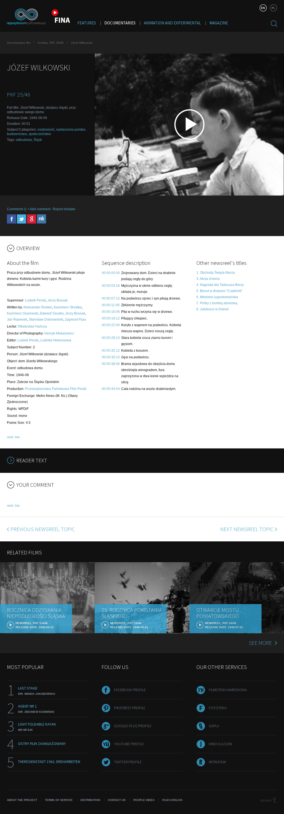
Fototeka (217, 707)
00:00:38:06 (111, 364)
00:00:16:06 (111, 312)
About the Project (22, 800)
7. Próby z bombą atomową (216, 303)
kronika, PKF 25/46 (51, 42)
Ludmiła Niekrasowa (55, 340)
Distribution (90, 800)
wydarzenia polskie (70, 129)
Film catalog (172, 800)
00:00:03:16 (111, 286)
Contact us (117, 800)
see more (260, 642)
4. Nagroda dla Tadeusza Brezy (220, 285)
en (263, 7)
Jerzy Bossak (58, 300)
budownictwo (17, 134)
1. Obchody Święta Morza (215, 273)
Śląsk (38, 140)
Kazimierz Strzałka (68, 307)
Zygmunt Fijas (75, 319)
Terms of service (59, 800)
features (86, 23)
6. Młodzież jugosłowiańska (217, 297)
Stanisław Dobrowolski (46, 319)
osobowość (46, 129)
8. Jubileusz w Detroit (212, 309)
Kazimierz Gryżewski (22, 313)
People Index (143, 800)
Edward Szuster (52, 313)
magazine (218, 23)
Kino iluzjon (220, 743)
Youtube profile (129, 743)
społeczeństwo (40, 134)
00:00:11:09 (111, 305)
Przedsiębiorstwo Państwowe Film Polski (56, 389)
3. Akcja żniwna (208, 279)
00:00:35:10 (111, 357)
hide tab (13, 437)
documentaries (120, 23)
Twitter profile (128, 761)
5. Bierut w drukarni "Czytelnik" (219, 291)
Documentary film (19, 42)
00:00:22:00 (111, 325)
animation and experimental (172, 23)
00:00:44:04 (111, 389)
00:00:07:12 (111, 298)
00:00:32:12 (111, 351)
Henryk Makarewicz (59, 333)
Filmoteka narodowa (228, 689)
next (246, 529)
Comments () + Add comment (28, 209)
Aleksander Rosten (37, 307)
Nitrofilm (217, 761)
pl (273, 7)
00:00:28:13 (111, 338)
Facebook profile (130, 689)
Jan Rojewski (17, 319)
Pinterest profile (129, 707)
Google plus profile (132, 725)
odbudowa (24, 140)
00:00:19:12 (111, 318)
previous (43, 529)
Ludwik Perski (35, 300)
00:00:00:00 (111, 273)
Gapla (214, 725)
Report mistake (64, 209)
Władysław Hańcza (32, 326)
